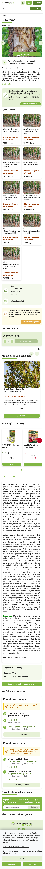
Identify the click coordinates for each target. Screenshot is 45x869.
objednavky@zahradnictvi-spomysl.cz (22, 761)
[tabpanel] (11, 447)
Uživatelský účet (22, 2)
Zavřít (6, 349)
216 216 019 (12, 720)
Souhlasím (32, 864)
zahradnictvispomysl (23, 829)
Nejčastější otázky (22, 785)
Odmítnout (11, 864)
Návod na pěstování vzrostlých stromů (22, 684)
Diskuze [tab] (22, 477)
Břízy (14, 673)
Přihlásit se (34, 807)
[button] (22, 408)
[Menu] (37, 3)
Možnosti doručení (17, 301)
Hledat (35, 9)
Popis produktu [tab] (10, 477)
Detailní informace (9, 84)
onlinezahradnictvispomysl (19, 829)
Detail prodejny (22, 734)
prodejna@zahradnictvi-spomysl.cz (21, 727)
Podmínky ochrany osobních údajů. (16, 847)
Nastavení (22, 858)
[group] (22, 389)
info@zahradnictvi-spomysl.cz (19, 774)
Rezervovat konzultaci (30, 104)
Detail (12, 464)
